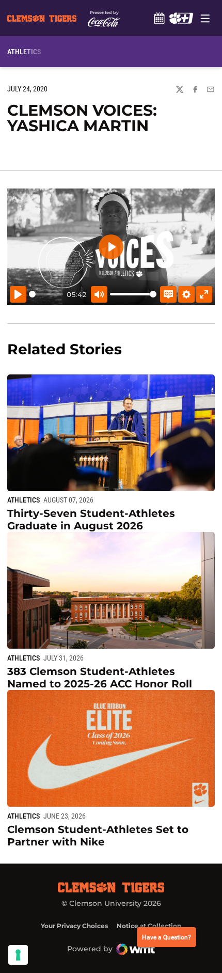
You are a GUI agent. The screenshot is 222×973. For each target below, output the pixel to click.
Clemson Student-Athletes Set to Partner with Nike (97, 835)
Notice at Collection (149, 926)
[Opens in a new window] (181, 18)
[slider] (46, 294)
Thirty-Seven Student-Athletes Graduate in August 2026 (91, 519)
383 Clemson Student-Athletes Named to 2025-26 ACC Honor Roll (99, 677)
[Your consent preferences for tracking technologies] (18, 955)
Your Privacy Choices (74, 926)
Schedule (159, 18)
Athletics (23, 500)
